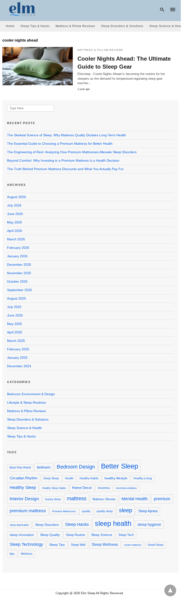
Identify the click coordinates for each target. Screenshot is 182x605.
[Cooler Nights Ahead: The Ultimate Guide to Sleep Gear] (37, 66)
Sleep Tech (126, 535)
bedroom (44, 467)
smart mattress (133, 544)
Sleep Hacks (77, 524)
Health (69, 478)
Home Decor (82, 488)
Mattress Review (104, 499)
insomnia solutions (126, 488)
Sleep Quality (50, 535)
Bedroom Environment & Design (31, 394)
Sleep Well (78, 544)
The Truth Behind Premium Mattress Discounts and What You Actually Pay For (65, 169)
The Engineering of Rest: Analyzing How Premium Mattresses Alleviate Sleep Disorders (72, 152)
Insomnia (104, 488)
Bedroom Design (76, 467)
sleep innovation (22, 535)
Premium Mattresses (64, 511)
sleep (125, 510)
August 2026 (16, 197)
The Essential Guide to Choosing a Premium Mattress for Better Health (60, 143)
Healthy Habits (89, 478)
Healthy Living (142, 478)
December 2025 (19, 264)
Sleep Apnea (148, 511)
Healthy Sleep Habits (54, 488)
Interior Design (24, 498)
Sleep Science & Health (24, 428)
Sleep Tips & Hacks (35, 26)
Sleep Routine (75, 535)
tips (12, 553)
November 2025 (19, 273)
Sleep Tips (57, 544)
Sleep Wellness (105, 544)
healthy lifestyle (116, 478)
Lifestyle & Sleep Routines (26, 402)
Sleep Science (101, 535)
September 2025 (19, 290)
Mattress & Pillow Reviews (75, 26)
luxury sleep (53, 499)
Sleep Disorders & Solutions (122, 26)
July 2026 (14, 205)
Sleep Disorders (47, 525)
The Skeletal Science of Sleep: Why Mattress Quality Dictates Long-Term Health (66, 135)
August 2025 (16, 298)
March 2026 (16, 239)
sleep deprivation (19, 524)
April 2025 (14, 332)
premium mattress (28, 510)
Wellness (26, 553)
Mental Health (134, 498)
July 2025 (14, 307)
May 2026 (14, 222)
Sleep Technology (26, 544)
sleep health (113, 523)
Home (10, 26)
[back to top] (170, 590)
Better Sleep (119, 466)
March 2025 (16, 341)
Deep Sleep (51, 478)
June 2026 (15, 214)
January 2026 (17, 256)
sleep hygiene (149, 524)
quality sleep (105, 511)
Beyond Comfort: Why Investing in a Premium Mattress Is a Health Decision (63, 160)
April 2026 (14, 231)
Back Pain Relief (20, 467)
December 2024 (19, 366)
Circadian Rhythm (23, 478)
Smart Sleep (155, 544)
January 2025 (17, 357)
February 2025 (18, 349)
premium (162, 498)
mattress (76, 498)
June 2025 (15, 315)
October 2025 (17, 281)
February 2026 (18, 248)
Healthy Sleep (23, 487)
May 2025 (14, 324)
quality (86, 511)
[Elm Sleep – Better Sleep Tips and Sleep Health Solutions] (22, 9)
